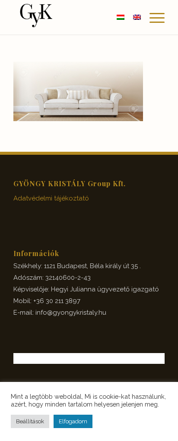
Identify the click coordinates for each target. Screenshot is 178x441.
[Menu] (153, 17)
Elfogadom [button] (73, 421)
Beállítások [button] (30, 421)
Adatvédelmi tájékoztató (51, 198)
